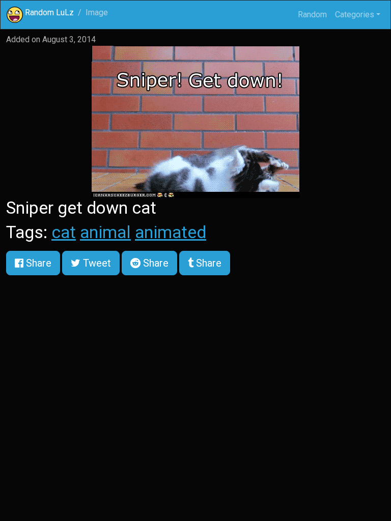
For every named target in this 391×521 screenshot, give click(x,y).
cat (63, 232)
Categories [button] (354, 14)
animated (170, 232)
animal (105, 232)
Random (312, 14)
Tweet (95, 263)
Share (37, 263)
